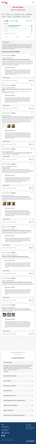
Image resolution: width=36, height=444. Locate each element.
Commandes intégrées (17, 16)
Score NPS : (28, 20)
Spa (12, 14)
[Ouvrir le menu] (33, 2)
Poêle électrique (28, 14)
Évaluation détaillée (6, 77)
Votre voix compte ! (7, 380)
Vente (3, 14)
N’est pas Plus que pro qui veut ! (10, 395)
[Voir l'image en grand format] (4, 126)
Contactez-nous (6, 432)
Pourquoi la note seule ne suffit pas (10, 405)
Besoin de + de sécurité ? (8, 410)
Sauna (23, 14)
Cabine (24, 16)
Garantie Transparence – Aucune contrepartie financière (14, 400)
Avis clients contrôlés (8, 362)
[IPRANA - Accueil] (4, 2)
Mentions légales (28, 424)
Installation (4, 16)
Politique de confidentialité (30, 427)
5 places (28, 16)
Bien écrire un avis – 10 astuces (10, 385)
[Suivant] (24, 342)
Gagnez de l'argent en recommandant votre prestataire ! (14, 415)
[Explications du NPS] (31, 20)
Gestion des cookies (29, 428)
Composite (9, 16)
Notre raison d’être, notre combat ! (10, 375)
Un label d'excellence (8, 390)
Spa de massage (17, 14)
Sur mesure (8, 14)
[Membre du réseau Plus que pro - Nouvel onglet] (30, 441)
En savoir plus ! (5, 371)
